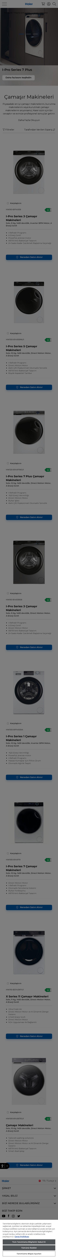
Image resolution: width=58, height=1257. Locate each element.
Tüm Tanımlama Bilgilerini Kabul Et (29, 1242)
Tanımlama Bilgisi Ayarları (29, 1254)
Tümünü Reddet (29, 1248)
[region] (29, 1238)
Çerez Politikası (22, 1236)
